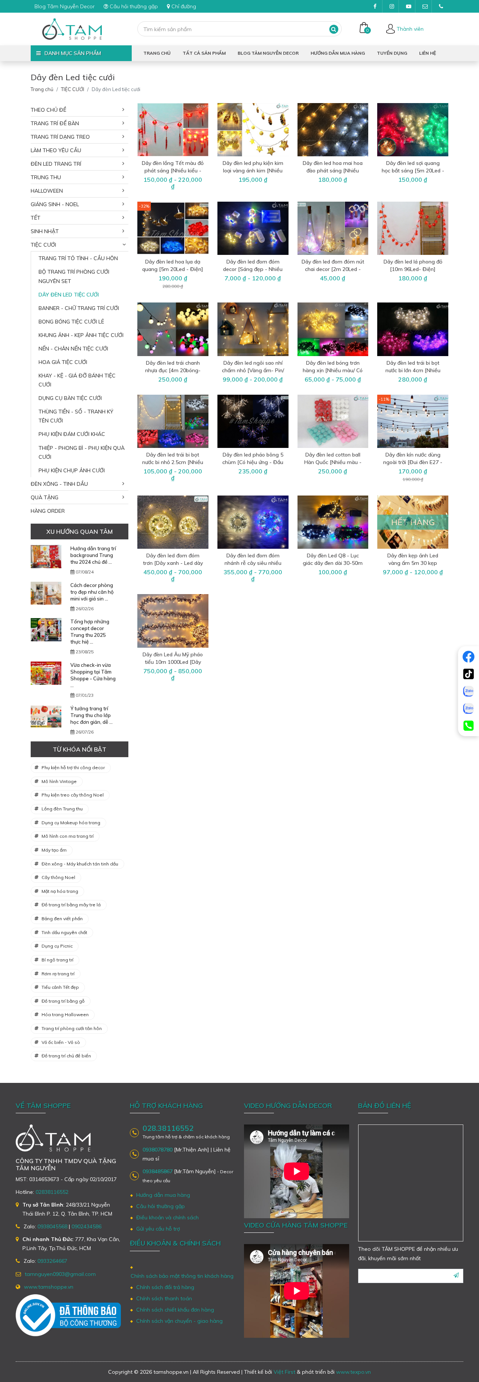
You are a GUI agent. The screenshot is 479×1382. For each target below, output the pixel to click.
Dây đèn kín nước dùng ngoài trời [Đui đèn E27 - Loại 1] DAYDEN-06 (412, 462)
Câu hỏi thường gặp (134, 6)
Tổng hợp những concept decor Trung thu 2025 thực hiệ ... (89, 631)
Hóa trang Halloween (65, 1014)
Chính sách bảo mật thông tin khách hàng (182, 1276)
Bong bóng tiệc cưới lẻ (71, 321)
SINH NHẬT (45, 231)
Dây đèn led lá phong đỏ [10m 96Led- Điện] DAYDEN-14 (413, 269)
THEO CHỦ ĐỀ (48, 109)
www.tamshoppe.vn (48, 1286)
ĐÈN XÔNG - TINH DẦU (59, 484)
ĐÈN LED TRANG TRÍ (56, 163)
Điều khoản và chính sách (167, 1217)
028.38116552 (168, 1128)
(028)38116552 (440, 6)
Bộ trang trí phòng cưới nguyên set (74, 276)
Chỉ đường (183, 6)
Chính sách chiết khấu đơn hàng (175, 1309)
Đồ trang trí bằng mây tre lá (71, 904)
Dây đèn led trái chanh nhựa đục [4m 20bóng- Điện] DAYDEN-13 (173, 370)
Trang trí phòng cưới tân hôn (72, 1028)
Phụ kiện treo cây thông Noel (73, 795)
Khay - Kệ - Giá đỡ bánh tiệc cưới (77, 380)
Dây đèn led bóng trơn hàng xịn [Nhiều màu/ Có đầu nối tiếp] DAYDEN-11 (332, 370)
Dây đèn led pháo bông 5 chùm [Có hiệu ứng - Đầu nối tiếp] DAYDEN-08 (252, 462)
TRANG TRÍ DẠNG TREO (60, 136)
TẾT (35, 217)
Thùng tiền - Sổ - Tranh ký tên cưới (76, 416)
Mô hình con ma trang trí (68, 836)
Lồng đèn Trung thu (62, 809)
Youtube (407, 6)
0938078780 (158, 1149)
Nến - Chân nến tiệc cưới (73, 348)
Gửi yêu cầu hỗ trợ (158, 1228)
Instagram (391, 6)
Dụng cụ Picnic (57, 946)
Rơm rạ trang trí (58, 973)
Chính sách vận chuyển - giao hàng (179, 1321)
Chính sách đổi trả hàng (165, 1287)
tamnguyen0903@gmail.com (424, 6)
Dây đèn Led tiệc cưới (69, 294)
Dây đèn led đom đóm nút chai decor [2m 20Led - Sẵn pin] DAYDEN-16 (333, 269)
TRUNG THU (46, 177)
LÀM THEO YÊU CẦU (56, 150)
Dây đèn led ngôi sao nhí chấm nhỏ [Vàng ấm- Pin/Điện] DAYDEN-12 (253, 370)
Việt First (284, 1372)
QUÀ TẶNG (44, 497)
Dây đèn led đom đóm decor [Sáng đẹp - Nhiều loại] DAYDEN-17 (253, 269)
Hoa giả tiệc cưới (63, 362)
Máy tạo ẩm (54, 850)
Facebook (374, 6)
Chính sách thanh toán (164, 1298)
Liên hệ (427, 53)
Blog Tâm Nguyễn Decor (64, 6)
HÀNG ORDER (48, 511)
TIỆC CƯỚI (72, 89)
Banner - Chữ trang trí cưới (79, 308)
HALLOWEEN (47, 190)
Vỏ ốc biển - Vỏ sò (61, 1042)
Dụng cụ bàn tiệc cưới (70, 398)
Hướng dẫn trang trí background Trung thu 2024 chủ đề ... (93, 555)
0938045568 (52, 1226)
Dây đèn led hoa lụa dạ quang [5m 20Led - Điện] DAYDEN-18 (172, 269)
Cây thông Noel (58, 877)
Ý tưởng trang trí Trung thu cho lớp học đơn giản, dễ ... (91, 715)
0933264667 (52, 1261)
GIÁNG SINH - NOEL (55, 204)
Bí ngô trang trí (57, 960)
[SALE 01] (468, 691)
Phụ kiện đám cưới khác (72, 434)
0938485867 (158, 1171)
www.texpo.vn (353, 1372)
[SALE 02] (468, 708)
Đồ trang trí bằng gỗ (63, 1001)
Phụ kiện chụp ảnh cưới (72, 470)
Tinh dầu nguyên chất (64, 932)
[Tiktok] (468, 674)
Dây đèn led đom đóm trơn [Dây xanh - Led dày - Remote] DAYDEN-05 (173, 563)
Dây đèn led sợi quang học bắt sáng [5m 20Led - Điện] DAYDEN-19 (413, 170)
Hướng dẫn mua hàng (338, 53)
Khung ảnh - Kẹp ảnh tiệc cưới (81, 335)
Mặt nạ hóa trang (60, 891)
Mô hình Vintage (59, 781)
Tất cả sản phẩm (204, 53)
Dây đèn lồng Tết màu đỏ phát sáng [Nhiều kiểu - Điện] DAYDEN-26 (173, 170)
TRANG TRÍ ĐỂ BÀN (55, 123)
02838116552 (52, 1192)
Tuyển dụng (392, 53)
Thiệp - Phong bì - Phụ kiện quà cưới (82, 452)
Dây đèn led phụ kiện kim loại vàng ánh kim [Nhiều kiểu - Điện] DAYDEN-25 (253, 170)
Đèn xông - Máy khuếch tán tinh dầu (80, 864)
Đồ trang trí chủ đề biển (66, 1056)
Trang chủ (157, 53)
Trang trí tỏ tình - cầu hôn (78, 258)
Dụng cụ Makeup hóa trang (71, 822)
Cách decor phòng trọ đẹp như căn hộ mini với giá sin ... (92, 592)
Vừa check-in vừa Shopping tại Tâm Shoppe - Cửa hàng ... (93, 675)
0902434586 (86, 1226)
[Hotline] (468, 725)
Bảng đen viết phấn (62, 918)
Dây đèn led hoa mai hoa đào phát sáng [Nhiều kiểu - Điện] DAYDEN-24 (333, 170)
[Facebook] (468, 656)
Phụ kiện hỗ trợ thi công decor (73, 767)
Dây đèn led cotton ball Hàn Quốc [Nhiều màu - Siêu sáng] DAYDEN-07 (332, 462)
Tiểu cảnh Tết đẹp (60, 987)
